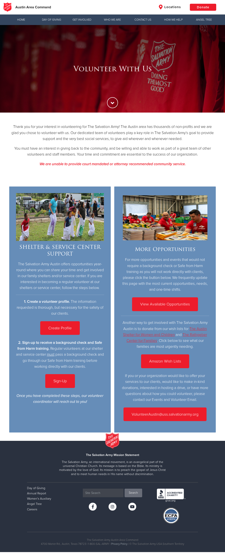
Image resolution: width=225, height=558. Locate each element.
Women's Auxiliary (39, 499)
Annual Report (36, 493)
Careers (32, 509)
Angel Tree (204, 20)
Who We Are (112, 20)
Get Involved (82, 20)
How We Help (173, 20)
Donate (203, 7)
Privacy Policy (119, 544)
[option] (112, 69)
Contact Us (142, 20)
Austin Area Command (33, 7)
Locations (172, 7)
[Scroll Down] (112, 102)
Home (21, 20)
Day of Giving (51, 20)
